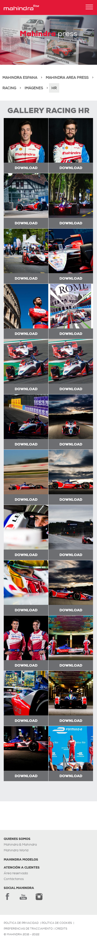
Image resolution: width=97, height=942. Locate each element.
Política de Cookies (57, 923)
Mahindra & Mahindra (20, 844)
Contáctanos (14, 879)
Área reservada (16, 873)
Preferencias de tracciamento (28, 928)
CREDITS (61, 928)
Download (26, 168)
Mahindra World (16, 850)
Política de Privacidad (21, 923)
